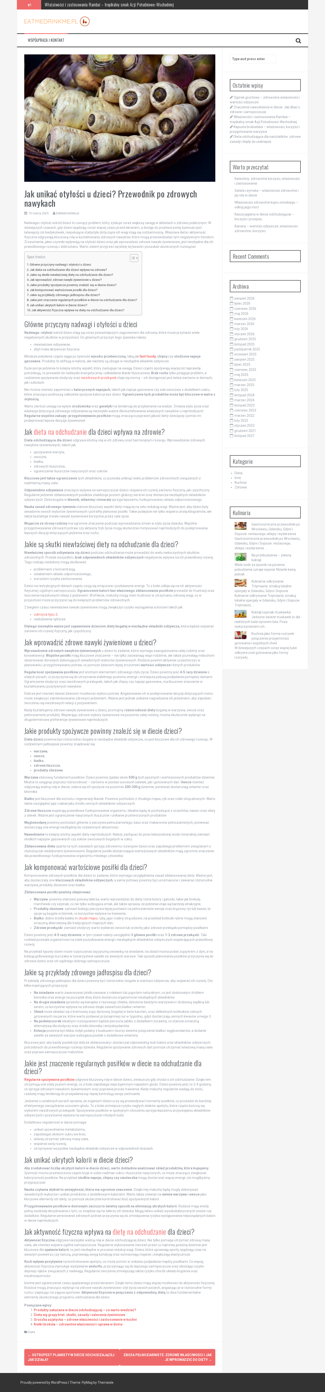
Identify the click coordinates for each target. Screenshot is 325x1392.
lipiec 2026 (242, 303)
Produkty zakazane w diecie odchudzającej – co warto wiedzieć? (85, 1310)
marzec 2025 (244, 385)
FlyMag (87, 1382)
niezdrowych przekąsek (99, 378)
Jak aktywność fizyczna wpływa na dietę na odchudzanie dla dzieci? (77, 310)
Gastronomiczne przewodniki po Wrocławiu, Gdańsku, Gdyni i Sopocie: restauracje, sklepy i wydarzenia (267, 529)
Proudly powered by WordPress (44, 1382)
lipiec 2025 (242, 364)
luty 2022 (241, 420)
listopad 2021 (244, 436)
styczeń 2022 (244, 425)
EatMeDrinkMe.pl (67, 213)
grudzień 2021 (245, 431)
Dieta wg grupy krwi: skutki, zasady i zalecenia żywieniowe (79, 1315)
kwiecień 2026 (245, 319)
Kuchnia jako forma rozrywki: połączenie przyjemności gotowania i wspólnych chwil (265, 638)
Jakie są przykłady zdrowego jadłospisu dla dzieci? (65, 295)
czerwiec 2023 (245, 410)
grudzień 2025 (245, 339)
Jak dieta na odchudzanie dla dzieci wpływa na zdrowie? (68, 270)
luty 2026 (241, 329)
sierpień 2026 (244, 298)
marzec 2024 (244, 400)
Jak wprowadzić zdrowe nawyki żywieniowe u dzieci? (66, 280)
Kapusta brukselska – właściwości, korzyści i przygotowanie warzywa (99, 4)
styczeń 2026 (244, 334)
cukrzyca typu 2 (45, 614)
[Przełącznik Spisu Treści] (131, 258)
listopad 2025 (244, 344)
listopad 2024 (244, 395)
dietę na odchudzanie (139, 1231)
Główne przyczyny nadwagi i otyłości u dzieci (60, 264)
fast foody (148, 356)
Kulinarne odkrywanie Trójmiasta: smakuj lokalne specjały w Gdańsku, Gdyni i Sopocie (263, 586)
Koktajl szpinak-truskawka (271, 612)
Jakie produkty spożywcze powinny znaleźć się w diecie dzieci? (73, 285)
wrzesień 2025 (245, 354)
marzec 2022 (244, 415)
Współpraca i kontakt (46, 40)
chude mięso (88, 918)
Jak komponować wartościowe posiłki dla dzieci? (63, 290)
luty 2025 (241, 390)
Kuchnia (240, 482)
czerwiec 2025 (245, 370)
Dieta (31, 1332)
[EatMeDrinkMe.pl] (57, 21)
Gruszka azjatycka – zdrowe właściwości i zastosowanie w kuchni (85, 1319)
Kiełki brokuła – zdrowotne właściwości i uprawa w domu (78, 1324)
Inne (238, 478)
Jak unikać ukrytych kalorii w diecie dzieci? (58, 305)
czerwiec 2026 (245, 309)
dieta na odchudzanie (60, 431)
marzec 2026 (244, 324)
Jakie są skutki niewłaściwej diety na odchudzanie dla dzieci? (71, 275)
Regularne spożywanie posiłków (49, 1079)
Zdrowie (241, 487)
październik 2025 (247, 349)
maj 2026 (241, 314)
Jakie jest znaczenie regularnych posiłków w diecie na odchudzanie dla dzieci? (83, 300)
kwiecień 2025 (245, 380)
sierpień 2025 (244, 359)
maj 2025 (241, 375)
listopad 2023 (244, 405)
